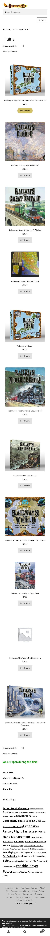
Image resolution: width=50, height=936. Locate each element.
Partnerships (16, 846)
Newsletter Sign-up (29, 888)
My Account (9, 888)
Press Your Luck (15, 849)
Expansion (31, 826)
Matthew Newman (8, 842)
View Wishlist (8, 772)
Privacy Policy (38, 891)
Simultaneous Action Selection (31, 856)
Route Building (21, 853)
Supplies (20, 861)
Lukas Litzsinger (36, 837)
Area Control (8, 812)
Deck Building (27, 820)
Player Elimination (27, 846)
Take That (28, 861)
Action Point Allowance (16, 808)
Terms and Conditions (20, 891)
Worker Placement (29, 871)
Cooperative (11, 821)
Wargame (17, 872)
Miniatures (19, 841)
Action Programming (36, 809)
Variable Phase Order (9, 866)
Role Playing (9, 852)
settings (22, 927)
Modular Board (32, 841)
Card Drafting (24, 816)
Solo (6, 861)
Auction (5, 816)
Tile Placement (40, 861)
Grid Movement (39, 832)
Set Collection (10, 856)
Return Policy (14, 894)
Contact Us (27, 894)
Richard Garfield (28, 849)
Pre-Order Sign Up (23, 897)
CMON (34, 816)
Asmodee (30, 812)
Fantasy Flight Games (17, 831)
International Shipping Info (13, 778)
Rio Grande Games (39, 849)
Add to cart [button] (25, 110)
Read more (25, 175)
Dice (38, 821)
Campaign (12, 816)
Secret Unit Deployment (37, 852)
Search (25, 932)
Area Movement (21, 812)
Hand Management (16, 837)
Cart (17, 888)
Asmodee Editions (40, 812)
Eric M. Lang (18, 826)
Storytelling (12, 861)
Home (8, 29)
